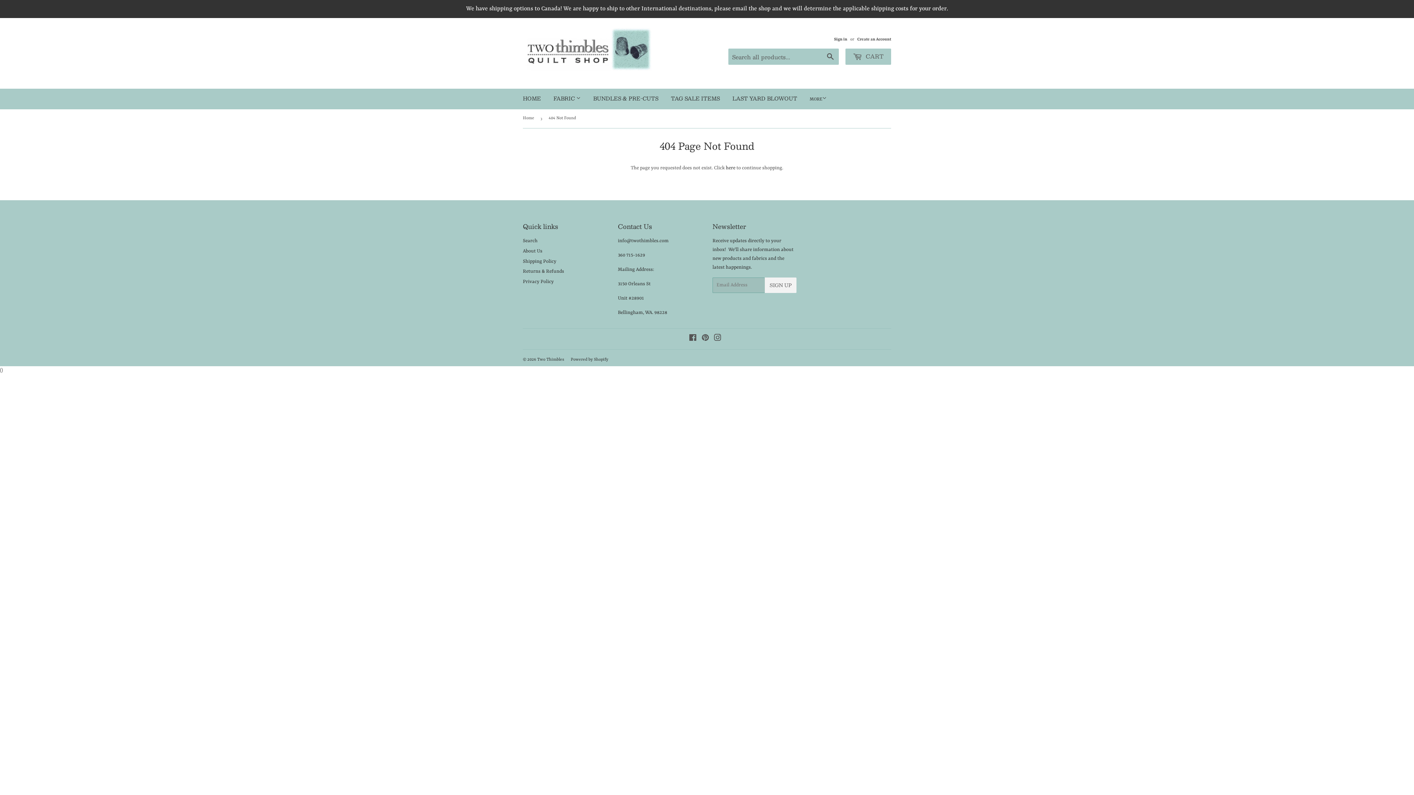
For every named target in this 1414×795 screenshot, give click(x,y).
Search (530, 241)
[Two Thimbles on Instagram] (717, 339)
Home (532, 98)
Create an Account (874, 39)
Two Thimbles (550, 359)
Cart (874, 56)
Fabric (564, 98)
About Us (532, 251)
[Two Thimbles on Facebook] (693, 339)
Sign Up (781, 285)
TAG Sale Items (695, 98)
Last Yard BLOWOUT (764, 98)
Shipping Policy (539, 261)
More (816, 99)
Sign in (840, 39)
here (730, 168)
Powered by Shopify (589, 359)
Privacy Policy (538, 282)
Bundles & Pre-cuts (625, 98)
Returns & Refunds (543, 271)
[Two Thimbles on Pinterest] (705, 339)
